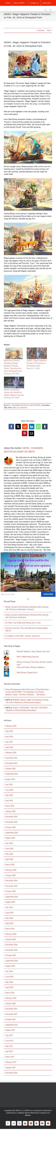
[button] (28, 555)
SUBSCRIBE (48, 594)
